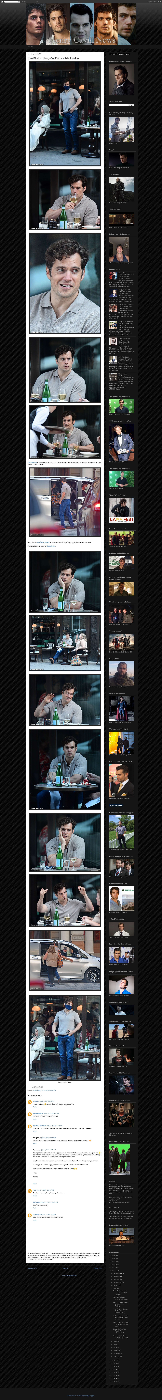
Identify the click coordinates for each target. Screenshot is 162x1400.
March (116, 1350)
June (115, 1341)
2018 (114, 1366)
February (117, 1353)
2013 (114, 1381)
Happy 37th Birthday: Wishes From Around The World (125, 323)
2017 (114, 1369)
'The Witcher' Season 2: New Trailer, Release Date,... (120, 1311)
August (116, 1285)
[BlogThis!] (35, 1087)
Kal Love (44, 1090)
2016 (114, 1372)
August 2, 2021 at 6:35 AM (50, 1202)
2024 (114, 1261)
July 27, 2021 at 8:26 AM (47, 1101)
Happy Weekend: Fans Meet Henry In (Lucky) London (125, 291)
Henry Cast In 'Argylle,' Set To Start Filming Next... (121, 1324)
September (118, 1282)
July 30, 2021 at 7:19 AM (48, 1138)
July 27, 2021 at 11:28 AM (54, 1125)
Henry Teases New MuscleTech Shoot (120, 1337)
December (117, 1273)
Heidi (34, 1190)
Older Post (98, 1268)
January (117, 1356)
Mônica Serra (37, 1202)
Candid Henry (37, 1090)
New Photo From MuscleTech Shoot (120, 1298)
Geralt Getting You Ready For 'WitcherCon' (119, 1331)
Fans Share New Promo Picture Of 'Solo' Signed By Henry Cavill (124, 341)
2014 (114, 1378)
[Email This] (33, 1087)
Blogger (91, 1395)
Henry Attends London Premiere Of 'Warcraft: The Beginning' (126, 274)
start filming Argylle (43, 542)
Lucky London (51, 1090)
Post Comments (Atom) (69, 1275)
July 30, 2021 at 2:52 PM (48, 1150)
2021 (114, 1270)
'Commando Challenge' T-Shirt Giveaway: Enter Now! (126, 376)
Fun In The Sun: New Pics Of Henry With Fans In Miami (125, 306)
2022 (114, 1267)
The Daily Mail (50, 546)
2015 (114, 1375)
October (117, 1279)
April (115, 1347)
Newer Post (32, 1268)
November (117, 1276)
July (115, 1288)
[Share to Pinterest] (41, 1087)
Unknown (36, 1101)
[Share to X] (37, 1087)
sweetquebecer (38, 1113)
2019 (114, 1363)
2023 (114, 1264)
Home (30, 47)
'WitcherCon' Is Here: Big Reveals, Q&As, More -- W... (120, 1317)
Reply (34, 1107)
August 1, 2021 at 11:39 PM (45, 1190)
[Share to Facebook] (39, 1087)
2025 (114, 1258)
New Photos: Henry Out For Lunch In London (120, 1292)
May (115, 1344)
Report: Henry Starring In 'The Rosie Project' (121, 1304)
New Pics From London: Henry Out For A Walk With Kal (125, 359)
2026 (114, 1255)
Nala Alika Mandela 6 (39, 1125)
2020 (114, 1360)
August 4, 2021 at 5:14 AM (48, 1214)
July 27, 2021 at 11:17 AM (51, 1113)
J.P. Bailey (36, 1214)
